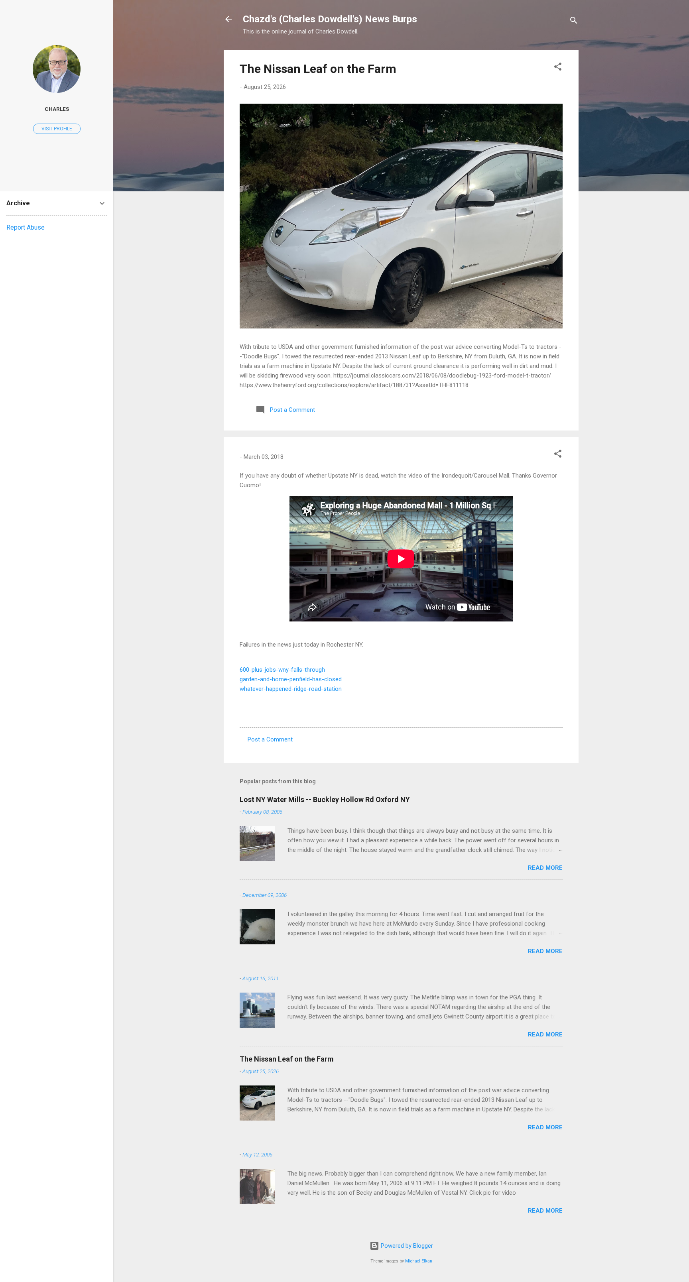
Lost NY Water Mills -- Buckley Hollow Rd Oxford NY (325, 799)
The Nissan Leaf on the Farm (318, 69)
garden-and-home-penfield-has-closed (291, 679)
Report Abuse (25, 227)
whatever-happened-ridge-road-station (291, 688)
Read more (545, 867)
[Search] (574, 22)
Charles (57, 109)
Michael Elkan (418, 1261)
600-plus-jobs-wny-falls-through (282, 669)
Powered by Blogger (406, 1245)
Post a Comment (270, 739)
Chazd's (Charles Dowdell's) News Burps (330, 19)
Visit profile (56, 129)
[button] (558, 68)
